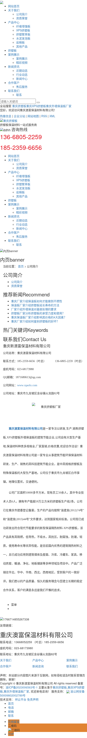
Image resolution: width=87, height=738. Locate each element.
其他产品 (22, 46)
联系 (19, 95)
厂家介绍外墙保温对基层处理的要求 (33, 309)
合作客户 (13, 83)
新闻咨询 (38, 666)
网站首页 (13, 6)
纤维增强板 (23, 26)
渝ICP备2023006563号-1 (22, 687)
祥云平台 (20, 699)
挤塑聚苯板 (23, 34)
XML (52, 116)
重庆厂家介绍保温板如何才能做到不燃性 (36, 301)
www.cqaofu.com (27, 385)
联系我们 (13, 91)
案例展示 (13, 54)
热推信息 (5, 116)
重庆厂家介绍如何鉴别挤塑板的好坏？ (35, 321)
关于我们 (13, 10)
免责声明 (32, 699)
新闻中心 (22, 79)
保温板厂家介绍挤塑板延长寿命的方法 (35, 305)
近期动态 (22, 70)
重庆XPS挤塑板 (36, 106)
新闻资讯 (13, 66)
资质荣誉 (22, 18)
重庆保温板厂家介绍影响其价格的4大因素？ (39, 317)
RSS (44, 116)
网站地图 (33, 116)
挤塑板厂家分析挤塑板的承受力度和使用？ (38, 313)
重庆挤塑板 (19, 106)
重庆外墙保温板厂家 (58, 106)
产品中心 (13, 22)
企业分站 (19, 116)
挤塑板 (12, 50)
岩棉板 (20, 42)
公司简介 (22, 14)
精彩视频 (22, 62)
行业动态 (22, 74)
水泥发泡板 (23, 38)
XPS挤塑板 (23, 30)
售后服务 (22, 87)
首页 (21, 266)
